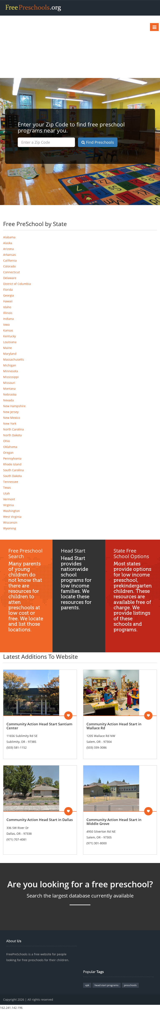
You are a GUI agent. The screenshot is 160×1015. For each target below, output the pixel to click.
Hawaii (7, 301)
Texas (7, 488)
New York (9, 423)
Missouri (9, 383)
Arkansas (9, 255)
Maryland (9, 354)
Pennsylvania (12, 458)
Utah (6, 493)
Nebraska (9, 394)
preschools (130, 985)
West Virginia (12, 517)
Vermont (9, 499)
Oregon (8, 453)
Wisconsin (10, 522)
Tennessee (10, 482)
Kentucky (9, 336)
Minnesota (10, 371)
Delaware (9, 278)
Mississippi (11, 377)
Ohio (6, 441)
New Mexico (11, 418)
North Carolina (13, 429)
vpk (87, 985)
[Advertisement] (80, 47)
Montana (9, 389)
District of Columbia (17, 284)
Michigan (9, 365)
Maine (7, 348)
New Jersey (11, 412)
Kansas (8, 330)
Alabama (9, 237)
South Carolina (13, 470)
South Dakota (12, 476)
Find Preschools (99, 142)
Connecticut (11, 272)
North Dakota (12, 435)
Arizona (8, 249)
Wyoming (9, 528)
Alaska (7, 243)
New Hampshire (14, 406)
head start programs (107, 985)
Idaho (7, 307)
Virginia (8, 505)
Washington (11, 511)
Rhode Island (12, 464)
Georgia (8, 295)
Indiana (8, 319)
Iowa (6, 324)
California (10, 260)
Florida (8, 290)
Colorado (9, 266)
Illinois (7, 313)
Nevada (8, 400)
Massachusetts (13, 359)
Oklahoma (10, 447)
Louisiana (9, 342)
